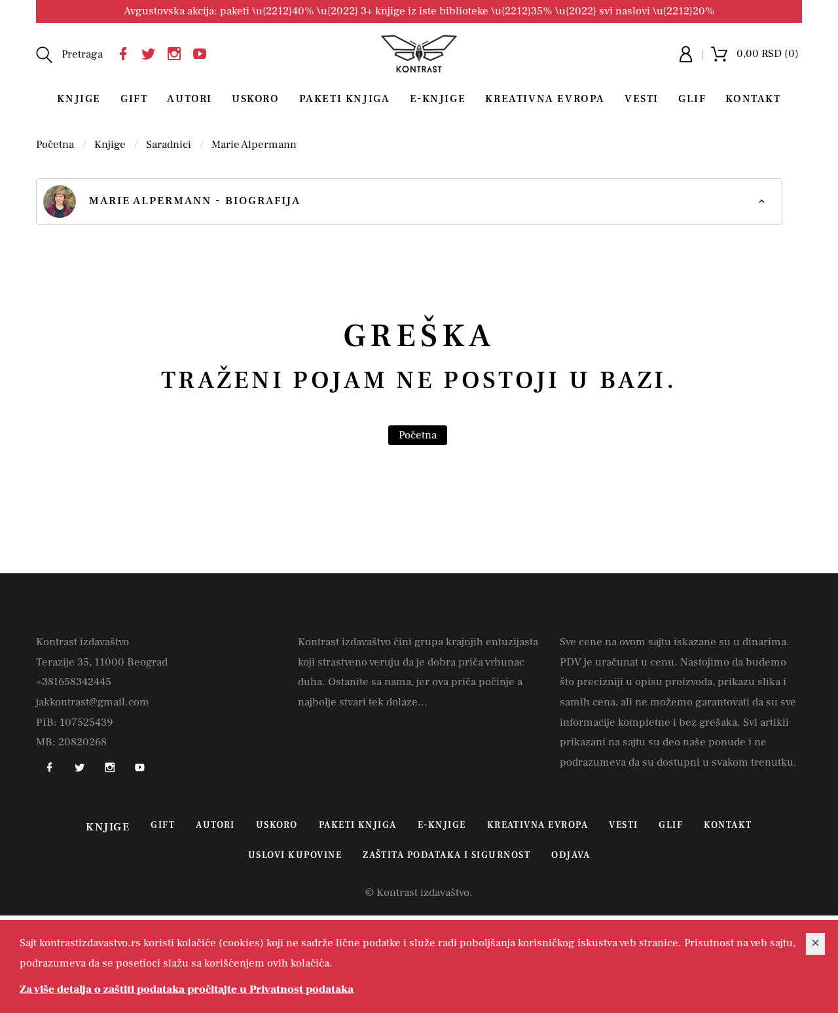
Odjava (570, 855)
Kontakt (752, 98)
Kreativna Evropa (545, 98)
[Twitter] (152, 52)
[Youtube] (203, 52)
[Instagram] (177, 52)
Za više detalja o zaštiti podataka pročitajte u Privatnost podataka (187, 989)
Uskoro (256, 98)
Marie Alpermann (254, 144)
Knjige (79, 98)
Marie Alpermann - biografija (195, 201)
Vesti (642, 98)
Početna (55, 144)
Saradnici (168, 144)
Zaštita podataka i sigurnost (446, 855)
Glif (692, 98)
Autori (189, 98)
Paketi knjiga (344, 98)
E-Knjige (438, 98)
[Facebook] (126, 52)
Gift (133, 98)
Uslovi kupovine (295, 855)
